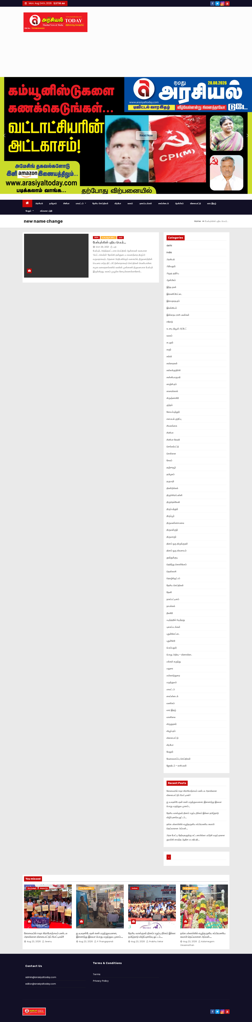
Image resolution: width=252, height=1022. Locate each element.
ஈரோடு (170, 321)
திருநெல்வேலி (173, 502)
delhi (169, 245)
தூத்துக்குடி (172, 557)
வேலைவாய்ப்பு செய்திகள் (179, 758)
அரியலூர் (171, 266)
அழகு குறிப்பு (173, 273)
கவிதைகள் (172, 363)
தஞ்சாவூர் (171, 467)
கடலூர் (170, 342)
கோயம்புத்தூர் (173, 412)
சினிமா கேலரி (173, 439)
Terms (96, 974)
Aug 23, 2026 (34, 941)
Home (197, 221)
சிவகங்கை (172, 426)
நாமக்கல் (171, 606)
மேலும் (29, 210)
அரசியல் (39, 203)
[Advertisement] (126, 55)
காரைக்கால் (172, 391)
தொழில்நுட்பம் (173, 578)
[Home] (27, 203)
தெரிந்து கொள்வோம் (177, 564)
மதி (115, 246)
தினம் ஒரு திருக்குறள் (177, 543)
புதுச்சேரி (171, 641)
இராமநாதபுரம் (173, 301)
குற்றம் (170, 405)
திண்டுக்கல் (172, 488)
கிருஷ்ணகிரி (173, 398)
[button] (4, 135)
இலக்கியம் (172, 308)
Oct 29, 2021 (102, 246)
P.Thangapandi (104, 941)
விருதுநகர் (172, 724)
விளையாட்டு (195, 203)
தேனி (169, 592)
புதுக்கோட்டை (173, 634)
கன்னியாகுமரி (174, 377)
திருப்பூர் (170, 516)
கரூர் (169, 349)
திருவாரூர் (171, 537)
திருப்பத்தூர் (172, 509)
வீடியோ (118, 203)
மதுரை (170, 668)
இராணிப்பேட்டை (174, 294)
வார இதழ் (211, 203)
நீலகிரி (170, 613)
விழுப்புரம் (171, 731)
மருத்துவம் (172, 682)
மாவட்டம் (80, 203)
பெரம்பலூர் (172, 647)
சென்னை (171, 453)
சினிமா (66, 203)
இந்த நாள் (171, 287)
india (96, 237)
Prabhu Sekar (155, 941)
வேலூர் (170, 751)
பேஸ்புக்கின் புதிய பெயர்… (109, 242)
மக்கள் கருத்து (174, 661)
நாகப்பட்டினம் (173, 599)
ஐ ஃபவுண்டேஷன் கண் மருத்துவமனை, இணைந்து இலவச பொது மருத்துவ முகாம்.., (99, 935)
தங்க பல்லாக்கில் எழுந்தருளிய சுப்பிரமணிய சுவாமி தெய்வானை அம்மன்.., (203, 935)
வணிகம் (171, 703)
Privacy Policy (101, 981)
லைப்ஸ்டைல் (163, 203)
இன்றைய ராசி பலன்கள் (178, 315)
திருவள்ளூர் (172, 530)
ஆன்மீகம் (179, 203)
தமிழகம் (53, 203)
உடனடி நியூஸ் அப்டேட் (108, 237)
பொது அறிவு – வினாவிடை (179, 654)
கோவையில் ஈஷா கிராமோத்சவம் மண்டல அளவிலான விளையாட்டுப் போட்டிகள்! (45, 935)
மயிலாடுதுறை (173, 675)
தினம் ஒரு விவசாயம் (177, 550)
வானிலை (171, 717)
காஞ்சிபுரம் (172, 384)
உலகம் (130, 203)
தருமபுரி (170, 481)
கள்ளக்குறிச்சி (174, 370)
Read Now (146, 135)
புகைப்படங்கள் (145, 203)
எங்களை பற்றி (46, 210)
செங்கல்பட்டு (173, 446)
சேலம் (169, 460)
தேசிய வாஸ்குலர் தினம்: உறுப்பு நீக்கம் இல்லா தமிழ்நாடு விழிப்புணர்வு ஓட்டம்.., (152, 935)
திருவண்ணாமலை (175, 523)
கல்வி (169, 356)
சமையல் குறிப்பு (174, 419)
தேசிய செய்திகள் (100, 203)
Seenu (48, 941)
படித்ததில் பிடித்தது (176, 620)
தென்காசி (171, 571)
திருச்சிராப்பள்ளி (174, 495)
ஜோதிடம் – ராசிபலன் (177, 765)
